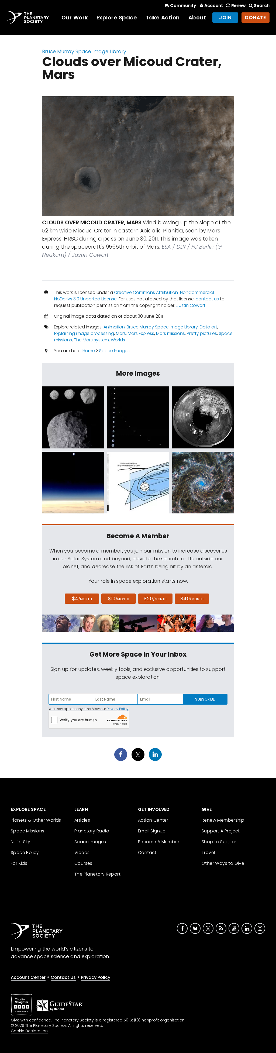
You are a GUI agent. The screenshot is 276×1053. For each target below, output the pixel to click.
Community (183, 5)
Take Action (163, 17)
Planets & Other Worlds (36, 820)
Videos (81, 852)
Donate (255, 17)
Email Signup (152, 831)
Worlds (118, 340)
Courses (83, 863)
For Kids (19, 863)
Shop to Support (220, 842)
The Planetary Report (97, 874)
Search (262, 5)
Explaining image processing (84, 333)
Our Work (74, 17)
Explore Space (116, 17)
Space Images (114, 351)
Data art (208, 327)
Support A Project (221, 831)
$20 (155, 598)
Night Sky (20, 842)
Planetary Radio (91, 831)
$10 (118, 598)
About (197, 17)
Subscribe (205, 699)
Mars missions (170, 333)
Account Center (28, 977)
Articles (82, 820)
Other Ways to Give (223, 863)
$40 (191, 598)
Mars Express (141, 333)
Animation (114, 327)
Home (88, 351)
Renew (238, 5)
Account (213, 5)
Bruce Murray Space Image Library (84, 51)
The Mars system (91, 340)
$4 (82, 598)
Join (225, 17)
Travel (208, 852)
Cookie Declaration (29, 1031)
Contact (147, 852)
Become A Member (158, 842)
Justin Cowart (190, 305)
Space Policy (25, 852)
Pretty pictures (202, 333)
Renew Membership (223, 820)
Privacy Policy (118, 708)
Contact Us (63, 977)
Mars (121, 333)
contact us (207, 299)
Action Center (153, 820)
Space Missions (27, 831)
